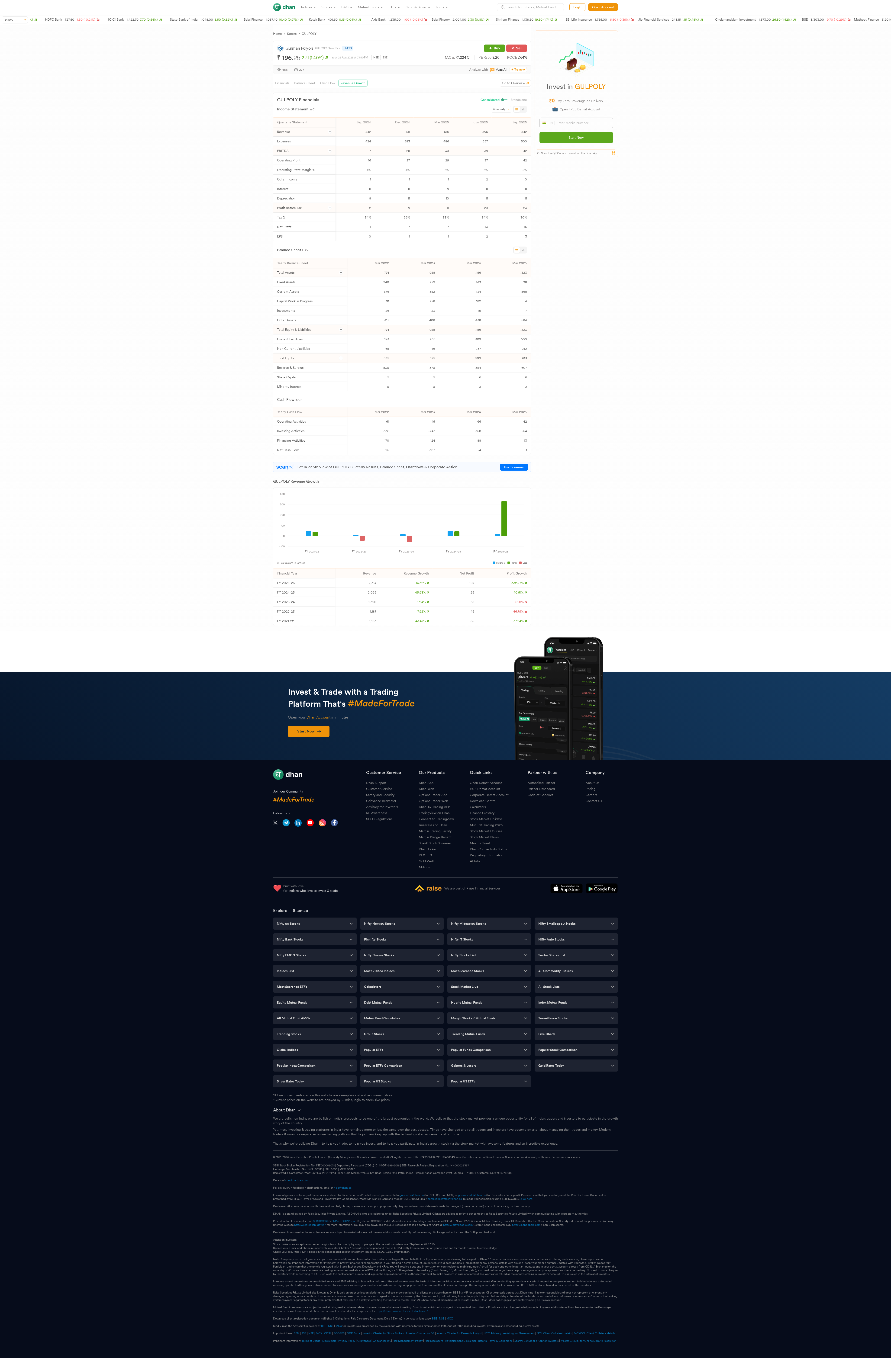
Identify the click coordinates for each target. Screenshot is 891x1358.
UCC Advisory (492, 1333)
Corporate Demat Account (489, 795)
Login (577, 7)
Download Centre (483, 801)
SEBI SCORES (321, 1221)
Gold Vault (426, 861)
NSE (376, 57)
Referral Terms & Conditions (495, 1340)
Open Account (603, 7)
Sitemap (300, 910)
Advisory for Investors (382, 807)
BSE (385, 57)
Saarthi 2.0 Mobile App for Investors (536, 1340)
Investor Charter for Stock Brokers (383, 1333)
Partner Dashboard (541, 789)
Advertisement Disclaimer (460, 1340)
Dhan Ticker (427, 849)
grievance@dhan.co (412, 1195)
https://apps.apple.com (526, 1224)
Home (277, 33)
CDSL (328, 1333)
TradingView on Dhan (434, 813)
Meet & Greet (480, 843)
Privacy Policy (346, 1340)
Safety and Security (380, 795)
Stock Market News (484, 837)
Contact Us (594, 801)
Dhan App (426, 783)
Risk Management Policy (408, 1340)
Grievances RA (382, 1340)
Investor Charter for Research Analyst (459, 1333)
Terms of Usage (311, 1340)
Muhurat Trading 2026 (486, 825)
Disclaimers (329, 1340)
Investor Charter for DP (420, 1333)
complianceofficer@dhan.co (445, 1199)
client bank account (297, 1180)
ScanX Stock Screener (435, 843)
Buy (497, 48)
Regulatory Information (487, 855)
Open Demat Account (486, 783)
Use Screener (514, 467)
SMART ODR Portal (343, 1221)
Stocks (292, 33)
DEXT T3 (425, 855)
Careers (591, 795)
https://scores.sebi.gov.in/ (310, 1224)
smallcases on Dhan (433, 825)
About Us (592, 783)
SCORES (339, 1333)
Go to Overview (513, 83)
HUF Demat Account (485, 789)
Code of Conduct (540, 795)
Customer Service (379, 789)
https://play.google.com (458, 1224)
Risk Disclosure (434, 1340)
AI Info (475, 861)
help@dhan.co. (343, 1187)
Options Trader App (433, 795)
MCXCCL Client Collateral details (594, 1333)
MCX (449, 1318)
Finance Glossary (482, 813)
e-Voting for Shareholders (519, 1333)
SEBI (296, 1333)
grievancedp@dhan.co (472, 1195)
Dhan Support (376, 783)
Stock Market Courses (486, 831)
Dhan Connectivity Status (488, 849)
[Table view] (517, 109)
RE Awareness (376, 813)
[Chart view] (523, 109)
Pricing (590, 789)
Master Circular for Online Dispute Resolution (589, 1340)
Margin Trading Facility (435, 831)
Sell (519, 48)
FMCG (348, 48)
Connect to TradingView (436, 819)
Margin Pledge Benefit (435, 837)
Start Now (576, 137)
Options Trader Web (433, 801)
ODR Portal (354, 1333)
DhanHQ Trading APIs (434, 807)
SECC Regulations (379, 819)
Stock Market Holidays (486, 819)
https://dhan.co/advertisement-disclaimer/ (402, 1311)
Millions (424, 867)
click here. (526, 1199)
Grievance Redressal (381, 801)
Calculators (478, 807)
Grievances (364, 1340)
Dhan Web (426, 789)
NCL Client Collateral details (554, 1333)
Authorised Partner (541, 783)
